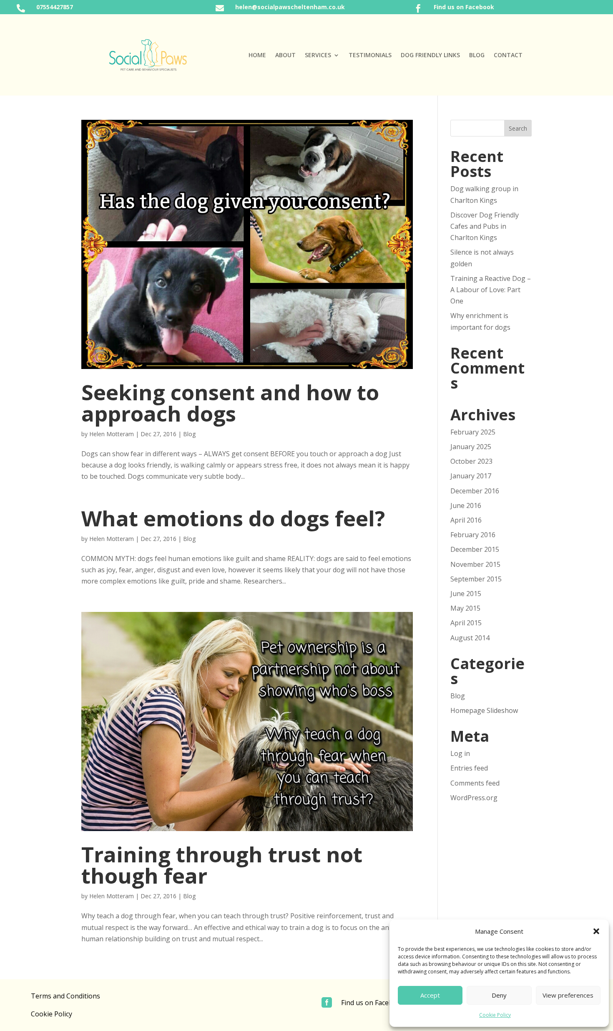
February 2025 (472, 432)
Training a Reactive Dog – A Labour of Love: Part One (490, 290)
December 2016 (474, 490)
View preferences (568, 995)
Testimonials (370, 55)
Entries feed (469, 768)
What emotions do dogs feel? (233, 518)
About (285, 55)
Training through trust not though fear (221, 864)
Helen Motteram (111, 434)
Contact (508, 55)
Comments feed (475, 783)
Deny (499, 995)
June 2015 (465, 593)
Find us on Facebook (464, 7)
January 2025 (470, 446)
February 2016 (472, 534)
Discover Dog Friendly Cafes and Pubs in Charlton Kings (484, 226)
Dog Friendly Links (430, 55)
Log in (460, 753)
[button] (596, 931)
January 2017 (470, 475)
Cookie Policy (495, 1014)
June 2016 (465, 505)
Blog (477, 55)
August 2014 (470, 637)
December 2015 (474, 549)
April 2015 (466, 622)
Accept (430, 995)
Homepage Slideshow (484, 710)
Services (318, 55)
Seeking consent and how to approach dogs (230, 402)
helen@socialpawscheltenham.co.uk (290, 7)
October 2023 (471, 461)
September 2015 (476, 579)
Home (257, 55)
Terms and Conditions (65, 996)
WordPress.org (473, 797)
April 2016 (466, 520)
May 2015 (465, 608)
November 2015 (475, 564)
